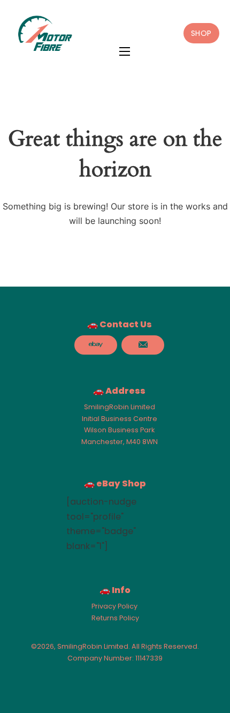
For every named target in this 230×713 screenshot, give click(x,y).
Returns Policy (115, 617)
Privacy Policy (114, 606)
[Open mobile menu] (124, 51)
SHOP (201, 33)
